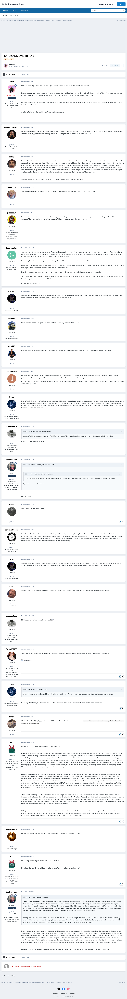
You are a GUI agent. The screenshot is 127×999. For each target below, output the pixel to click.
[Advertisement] (37, 39)
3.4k (12, 414)
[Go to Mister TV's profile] (11, 194)
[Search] (123, 10)
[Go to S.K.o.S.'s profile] (11, 298)
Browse (5, 10)
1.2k (12, 847)
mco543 (11, 346)
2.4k (12, 205)
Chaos (11, 397)
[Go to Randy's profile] (11, 723)
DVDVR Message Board (13, 4)
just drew (11, 213)
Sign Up (121, 4)
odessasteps (11, 426)
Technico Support (11, 530)
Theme (54, 994)
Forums (4, 15)
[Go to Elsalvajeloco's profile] (11, 466)
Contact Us (63, 994)
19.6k (12, 522)
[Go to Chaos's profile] (11, 404)
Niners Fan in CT (11, 127)
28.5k (12, 479)
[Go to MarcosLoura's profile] (11, 836)
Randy (11, 717)
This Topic (115, 10)
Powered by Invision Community (63, 996)
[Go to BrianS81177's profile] (11, 656)
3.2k (12, 309)
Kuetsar (11, 319)
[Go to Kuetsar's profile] (11, 325)
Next (14, 74)
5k (12, 666)
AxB (11, 742)
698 (12, 734)
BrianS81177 (11, 649)
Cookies (72, 994)
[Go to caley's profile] (11, 163)
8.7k (12, 336)
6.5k (12, 604)
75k (12, 102)
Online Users (14, 15)
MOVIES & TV (23, 66)
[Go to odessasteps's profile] (11, 433)
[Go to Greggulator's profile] (11, 255)
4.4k (12, 230)
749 (12, 389)
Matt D (11, 504)
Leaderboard (24, 10)
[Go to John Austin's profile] (11, 378)
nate (11, 587)
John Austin (11, 372)
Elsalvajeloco (11, 460)
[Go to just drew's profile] (11, 219)
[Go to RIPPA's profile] (5, 65)
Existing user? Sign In (106, 4)
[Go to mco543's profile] (11, 353)
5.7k (12, 265)
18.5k (12, 759)
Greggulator (11, 248)
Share (105, 65)
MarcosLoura (11, 829)
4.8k (12, 174)
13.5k (12, 547)
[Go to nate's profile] (11, 593)
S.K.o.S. (11, 291)
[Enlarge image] (52, 620)
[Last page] (18, 74)
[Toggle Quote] (24, 431)
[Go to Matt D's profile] (11, 511)
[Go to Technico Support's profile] (11, 536)
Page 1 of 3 (25, 74)
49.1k (12, 444)
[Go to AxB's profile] (11, 749)
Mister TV (11, 187)
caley (11, 157)
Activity (14, 10)
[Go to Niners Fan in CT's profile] (11, 134)
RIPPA (13, 64)
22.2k (12, 145)
